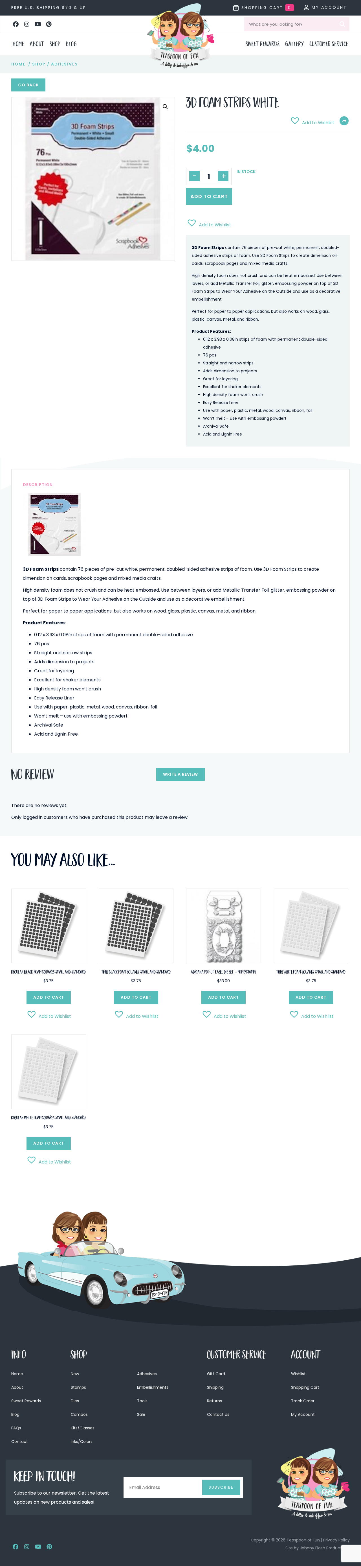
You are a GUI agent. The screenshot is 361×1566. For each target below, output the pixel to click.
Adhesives (64, 64)
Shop (39, 64)
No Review (32, 776)
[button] (16, 24)
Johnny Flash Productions (325, 1548)
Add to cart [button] (48, 997)
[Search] (342, 24)
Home (18, 64)
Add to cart (209, 196)
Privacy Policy (336, 1540)
